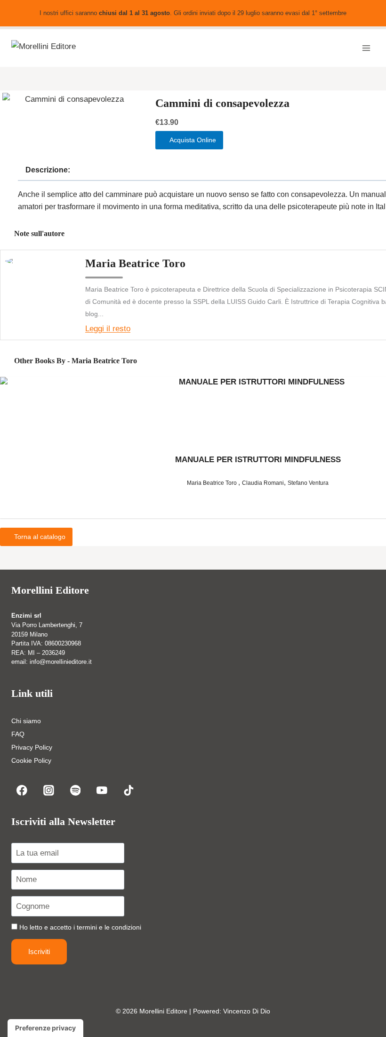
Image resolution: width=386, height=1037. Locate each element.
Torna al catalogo (38, 536)
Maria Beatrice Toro (135, 263)
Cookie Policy (31, 760)
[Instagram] (48, 790)
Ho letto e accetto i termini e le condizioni (80, 927)
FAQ (17, 734)
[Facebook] (21, 790)
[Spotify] (75, 790)
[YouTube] (102, 790)
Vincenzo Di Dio (246, 1011)
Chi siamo (26, 721)
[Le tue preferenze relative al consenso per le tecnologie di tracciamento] (45, 1028)
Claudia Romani (263, 483)
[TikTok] (128, 790)
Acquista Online (192, 140)
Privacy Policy (31, 747)
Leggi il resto (107, 328)
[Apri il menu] (366, 48)
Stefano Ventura (308, 483)
